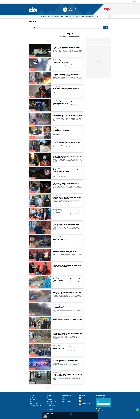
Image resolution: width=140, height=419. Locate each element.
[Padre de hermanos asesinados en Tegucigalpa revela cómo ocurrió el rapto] (40, 350)
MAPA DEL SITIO (33, 399)
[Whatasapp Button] (137, 409)
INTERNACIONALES (76, 16)
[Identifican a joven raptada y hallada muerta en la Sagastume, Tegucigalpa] (40, 364)
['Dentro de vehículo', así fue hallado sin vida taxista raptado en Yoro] (40, 227)
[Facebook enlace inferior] (100, 411)
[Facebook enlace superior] (135, 1)
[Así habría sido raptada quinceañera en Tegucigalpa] (40, 91)
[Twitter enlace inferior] (96, 411)
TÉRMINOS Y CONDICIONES (35, 403)
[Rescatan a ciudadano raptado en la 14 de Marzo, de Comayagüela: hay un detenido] (40, 105)
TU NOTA (2, 1)
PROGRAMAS (43, 16)
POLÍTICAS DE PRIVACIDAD (35, 405)
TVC (6, 1)
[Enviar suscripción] (109, 404)
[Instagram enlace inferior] (103, 411)
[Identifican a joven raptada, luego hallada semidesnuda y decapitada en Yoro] (40, 309)
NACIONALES (50, 16)
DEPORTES (83, 16)
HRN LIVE (96, 16)
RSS (30, 401)
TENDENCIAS (68, 16)
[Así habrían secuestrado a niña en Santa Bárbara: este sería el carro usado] (40, 146)
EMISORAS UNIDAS (11, 1)
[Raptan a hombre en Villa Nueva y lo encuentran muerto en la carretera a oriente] (40, 50)
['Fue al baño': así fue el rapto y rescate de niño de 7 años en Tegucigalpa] (40, 214)
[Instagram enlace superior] (137, 1)
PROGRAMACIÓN (89, 16)
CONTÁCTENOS (33, 397)
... (57, 41)
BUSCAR (105, 27)
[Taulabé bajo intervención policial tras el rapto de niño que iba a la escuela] (40, 282)
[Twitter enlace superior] (133, 1)
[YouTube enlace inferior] (98, 411)
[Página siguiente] (65, 41)
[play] (71, 414)
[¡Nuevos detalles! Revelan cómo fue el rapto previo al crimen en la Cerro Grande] (40, 241)
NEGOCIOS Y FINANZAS (58, 16)
